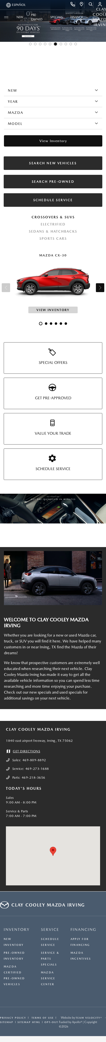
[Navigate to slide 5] (50, 44)
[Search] (90, 5)
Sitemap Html (29, 1022)
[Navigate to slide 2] (35, 44)
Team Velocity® (89, 1017)
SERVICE (50, 929)
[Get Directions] (81, 5)
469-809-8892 (34, 760)
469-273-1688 (37, 769)
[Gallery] (53, 508)
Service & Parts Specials (50, 958)
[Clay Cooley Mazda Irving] (53, 578)
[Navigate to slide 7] (61, 44)
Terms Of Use (42, 1017)
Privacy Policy (13, 1017)
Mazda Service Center (48, 978)
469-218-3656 (33, 777)
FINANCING (83, 929)
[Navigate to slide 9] (71, 44)
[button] (53, 851)
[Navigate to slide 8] (66, 44)
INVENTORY (17, 929)
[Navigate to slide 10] (75, 44)
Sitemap (6, 1022)
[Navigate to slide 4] (45, 44)
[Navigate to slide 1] (30, 44)
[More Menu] (6, 17)
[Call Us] (73, 5)
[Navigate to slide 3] (40, 44)
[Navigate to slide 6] (55, 44)
